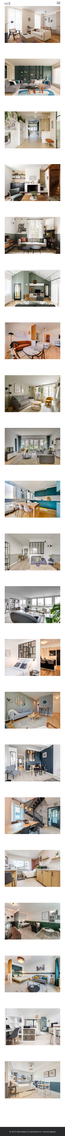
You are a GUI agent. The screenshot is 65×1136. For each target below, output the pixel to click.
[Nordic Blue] (32, 1026)
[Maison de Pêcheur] (32, 182)
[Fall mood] (32, 340)
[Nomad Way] (32, 868)
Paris (32, 28)
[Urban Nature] (32, 446)
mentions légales (49, 1131)
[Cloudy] (32, 815)
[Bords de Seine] (32, 77)
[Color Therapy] (32, 499)
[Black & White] (32, 762)
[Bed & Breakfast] (32, 551)
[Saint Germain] (32, 24)
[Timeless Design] (32, 974)
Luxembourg (32, 661)
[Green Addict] (32, 288)
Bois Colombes (32, 239)
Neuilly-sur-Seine (32, 81)
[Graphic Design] (32, 657)
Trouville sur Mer (32, 186)
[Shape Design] (32, 710)
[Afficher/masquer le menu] (58, 3)
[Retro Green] (32, 921)
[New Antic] (32, 235)
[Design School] (32, 129)
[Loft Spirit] (32, 604)
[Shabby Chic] (32, 1079)
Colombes (32, 292)
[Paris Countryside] (32, 393)
